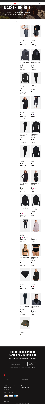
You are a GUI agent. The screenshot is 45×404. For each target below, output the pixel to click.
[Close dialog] (42, 190)
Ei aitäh (29, 209)
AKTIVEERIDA (30, 206)
